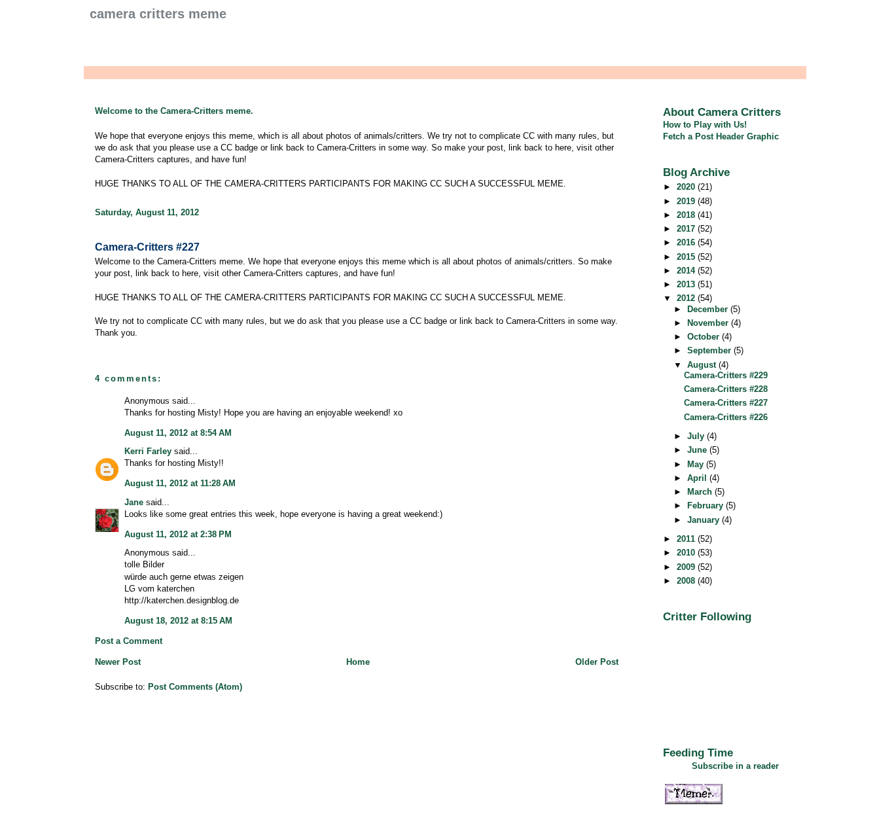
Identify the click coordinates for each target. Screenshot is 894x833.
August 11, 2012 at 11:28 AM (180, 483)
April (698, 478)
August (703, 365)
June (698, 450)
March (701, 492)
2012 (687, 298)
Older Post (596, 662)
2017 (687, 229)
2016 (687, 242)
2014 (687, 270)
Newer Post (118, 662)
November (709, 323)
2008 (687, 581)
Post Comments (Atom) (195, 687)
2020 (687, 187)
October (704, 337)
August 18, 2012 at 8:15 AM (178, 621)
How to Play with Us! (705, 125)
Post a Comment (128, 641)
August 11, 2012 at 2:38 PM (178, 534)
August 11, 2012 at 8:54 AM (178, 433)
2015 (687, 257)
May (696, 464)
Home (358, 662)
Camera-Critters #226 (726, 417)
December (708, 309)
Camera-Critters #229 (726, 375)
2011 (687, 539)
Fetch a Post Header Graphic (721, 136)
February (706, 505)
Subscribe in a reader (735, 766)
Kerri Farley (147, 451)
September (710, 350)
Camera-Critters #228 (726, 389)
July (697, 436)
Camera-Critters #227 (147, 247)
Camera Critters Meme (158, 14)
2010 (687, 553)
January (704, 520)
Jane (133, 502)
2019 (687, 201)
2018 (687, 215)
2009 (687, 567)
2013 (687, 284)
